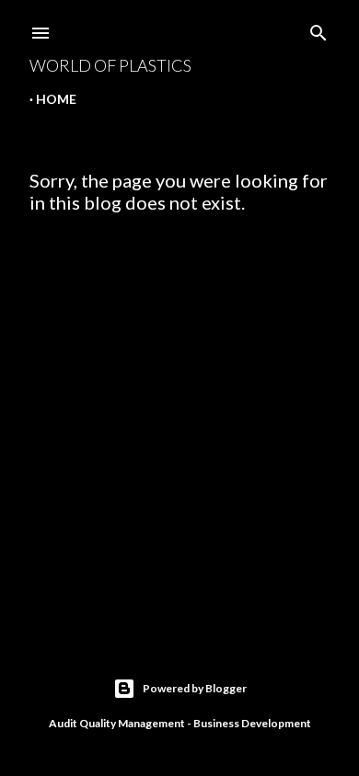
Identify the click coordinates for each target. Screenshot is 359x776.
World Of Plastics (110, 65)
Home (56, 99)
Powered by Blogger (195, 688)
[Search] (318, 29)
